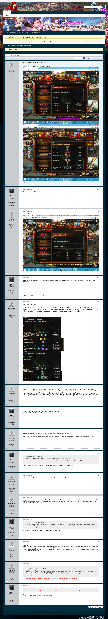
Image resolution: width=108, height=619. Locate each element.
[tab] (7, 55)
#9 (98, 453)
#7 (98, 409)
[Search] (102, 7)
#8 (98, 431)
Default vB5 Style (10, 613)
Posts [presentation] (7, 55)
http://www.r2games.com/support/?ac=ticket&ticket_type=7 (37, 595)
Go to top (100, 613)
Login (101, 1)
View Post (43, 456)
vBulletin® (96, 616)
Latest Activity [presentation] (15, 55)
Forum (10, 32)
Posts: (10, 78)
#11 (98, 497)
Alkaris (31, 295)
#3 (98, 211)
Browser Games (16, 32)
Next (100, 607)
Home (6, 32)
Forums (7, 12)
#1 (98, 62)
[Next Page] (96, 58)
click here (74, 41)
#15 (98, 585)
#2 (98, 189)
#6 (98, 387)
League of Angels (24, 32)
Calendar (7, 15)
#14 (98, 563)
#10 (98, 475)
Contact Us (93, 613)
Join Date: (10, 75)
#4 (98, 277)
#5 (98, 301)
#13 (98, 541)
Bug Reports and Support (35, 32)
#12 (98, 519)
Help (87, 613)
